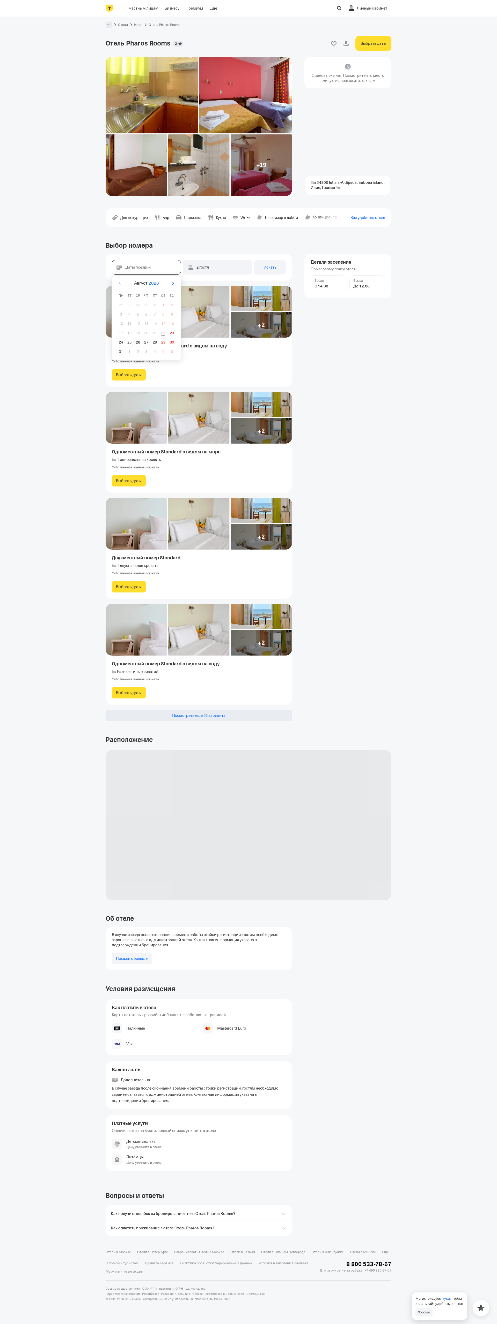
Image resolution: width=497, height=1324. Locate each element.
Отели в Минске (363, 1252)
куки (446, 1298)
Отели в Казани (242, 1252)
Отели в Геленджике (328, 1252)
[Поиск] (339, 8)
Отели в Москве (118, 1252)
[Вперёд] (173, 283)
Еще (385, 1252)
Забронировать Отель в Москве (199, 1252)
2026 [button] (154, 283)
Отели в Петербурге (152, 1252)
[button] (109, 25)
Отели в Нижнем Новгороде (283, 1252)
